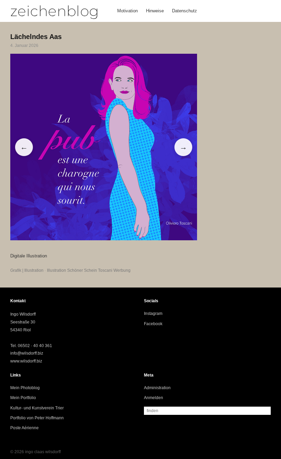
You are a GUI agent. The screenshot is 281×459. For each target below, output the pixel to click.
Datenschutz (184, 10)
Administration (157, 387)
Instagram (153, 313)
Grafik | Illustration (27, 270)
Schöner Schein (82, 270)
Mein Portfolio (23, 397)
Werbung (122, 270)
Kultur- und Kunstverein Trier (37, 408)
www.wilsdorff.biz (26, 361)
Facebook (153, 323)
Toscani (105, 270)
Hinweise (155, 10)
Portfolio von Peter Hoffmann (37, 418)
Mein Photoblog (25, 387)
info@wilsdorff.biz (26, 353)
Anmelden (153, 397)
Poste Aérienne (24, 427)
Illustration (56, 270)
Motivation (127, 10)
